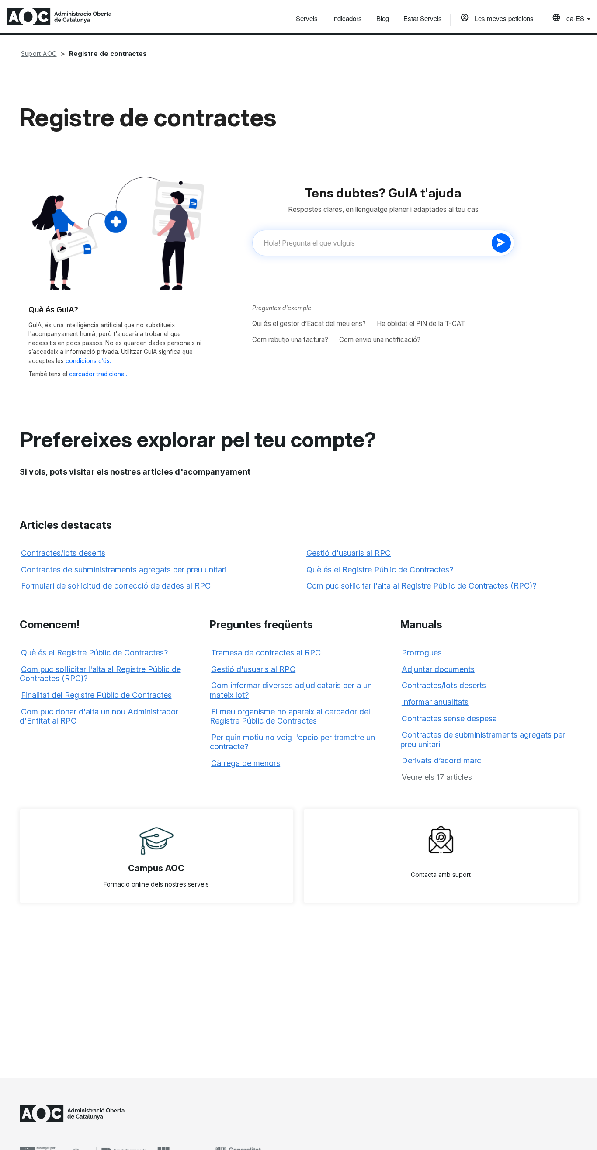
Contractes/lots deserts (63, 553)
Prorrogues (422, 652)
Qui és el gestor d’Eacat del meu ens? (309, 323)
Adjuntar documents (438, 669)
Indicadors (347, 18)
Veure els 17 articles (437, 777)
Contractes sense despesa (449, 718)
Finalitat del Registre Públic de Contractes (96, 695)
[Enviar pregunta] (501, 243)
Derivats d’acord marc (441, 760)
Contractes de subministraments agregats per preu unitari (123, 569)
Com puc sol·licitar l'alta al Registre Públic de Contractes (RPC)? (421, 585)
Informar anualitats (435, 702)
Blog (382, 18)
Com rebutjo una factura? (290, 340)
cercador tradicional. (98, 374)
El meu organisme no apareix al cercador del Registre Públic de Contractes (290, 716)
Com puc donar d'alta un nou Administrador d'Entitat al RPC (99, 716)
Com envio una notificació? (379, 340)
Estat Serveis (422, 18)
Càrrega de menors (245, 763)
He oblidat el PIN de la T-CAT (421, 323)
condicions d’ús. (88, 360)
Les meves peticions (503, 18)
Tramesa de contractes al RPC (266, 652)
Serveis (307, 18)
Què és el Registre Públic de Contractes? (379, 569)
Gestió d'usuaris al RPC (348, 553)
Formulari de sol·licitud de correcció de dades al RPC (116, 585)
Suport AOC (39, 53)
